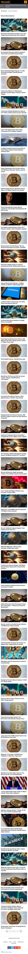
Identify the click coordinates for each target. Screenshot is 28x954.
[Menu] (25, 2)
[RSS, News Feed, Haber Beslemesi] (19, 947)
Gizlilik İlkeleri (20, 942)
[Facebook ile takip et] (9, 947)
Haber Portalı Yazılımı (7, 952)
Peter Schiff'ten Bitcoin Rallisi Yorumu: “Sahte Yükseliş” (15, 6)
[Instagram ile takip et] (15, 947)
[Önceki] (7, 931)
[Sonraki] (21, 931)
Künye (10, 942)
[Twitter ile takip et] (12, 947)
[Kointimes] (6, 1)
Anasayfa (5, 942)
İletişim (14, 942)
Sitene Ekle (13, 943)
